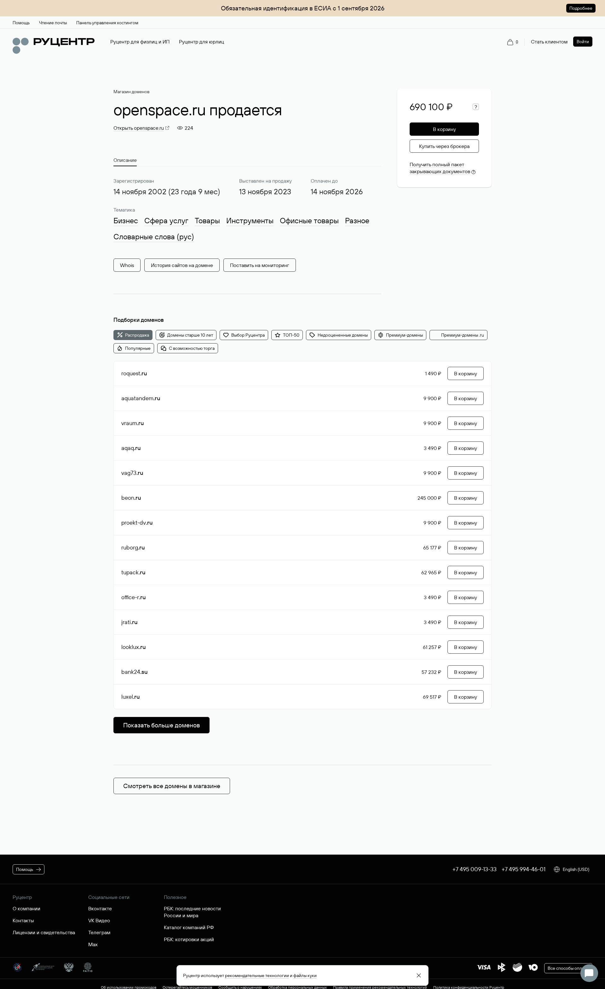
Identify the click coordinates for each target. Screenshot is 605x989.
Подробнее (580, 8)
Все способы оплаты (568, 968)
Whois (127, 265)
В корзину (444, 129)
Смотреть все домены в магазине (171, 786)
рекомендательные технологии (257, 975)
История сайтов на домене (182, 265)
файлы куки (305, 975)
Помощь (24, 869)
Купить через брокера (444, 146)
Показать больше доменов (161, 725)
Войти (583, 41)
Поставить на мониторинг (259, 265)
